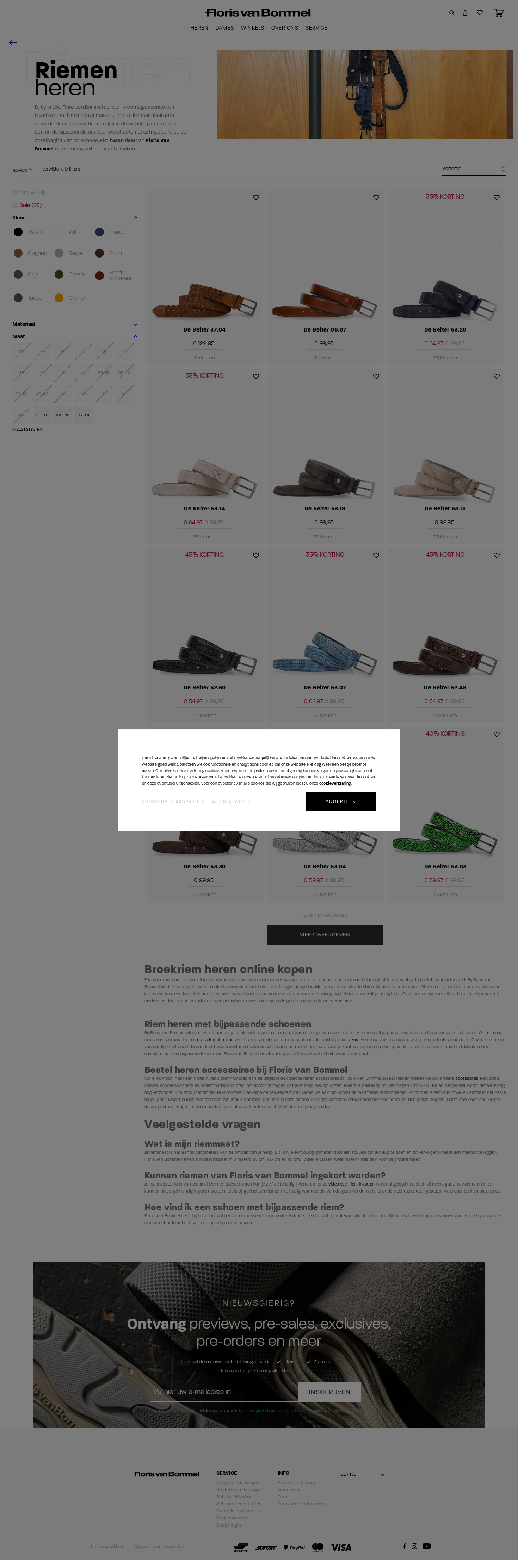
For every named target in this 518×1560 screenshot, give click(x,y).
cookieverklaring (335, 783)
